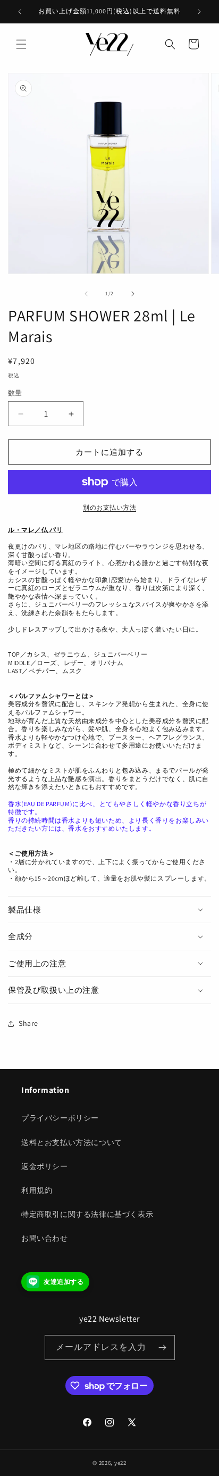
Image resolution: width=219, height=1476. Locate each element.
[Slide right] (133, 293)
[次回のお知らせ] (199, 11)
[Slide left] (86, 293)
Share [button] (28, 1023)
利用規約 (36, 1190)
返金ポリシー (44, 1166)
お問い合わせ (44, 1238)
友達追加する (64, 1282)
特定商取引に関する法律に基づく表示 (87, 1214)
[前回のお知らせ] (19, 11)
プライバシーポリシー (60, 1118)
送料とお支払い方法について (71, 1142)
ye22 (120, 1462)
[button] (21, 44)
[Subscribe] (162, 1347)
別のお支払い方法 (109, 507)
